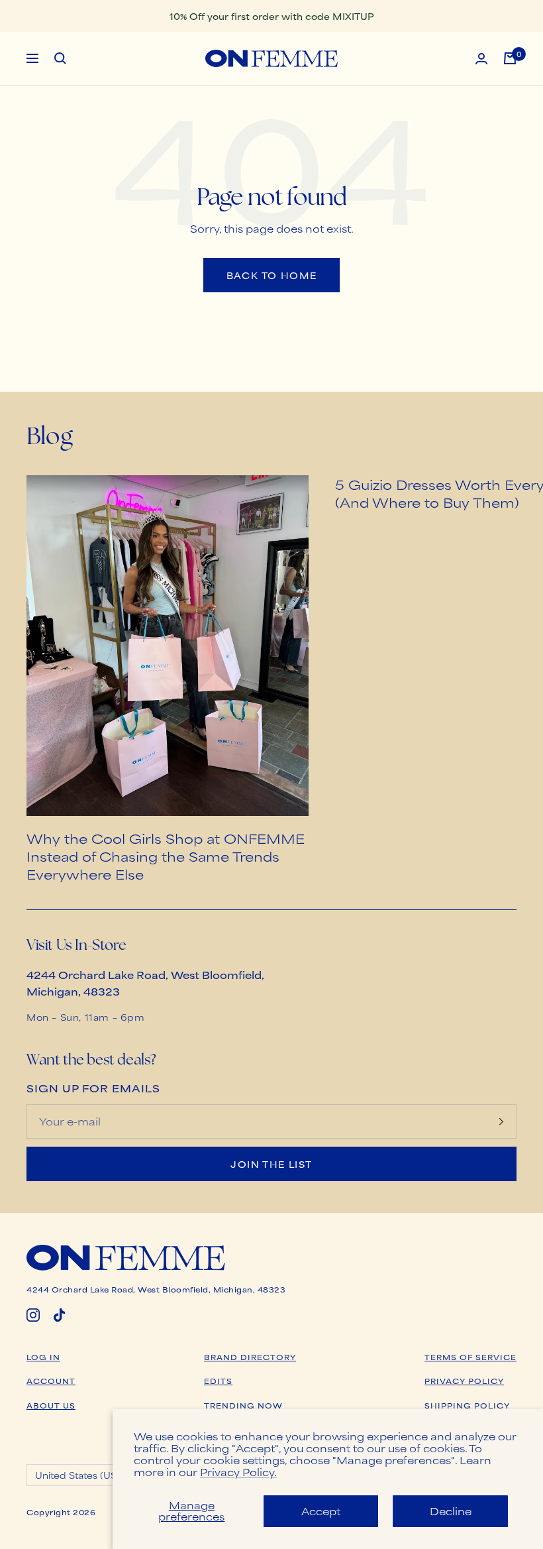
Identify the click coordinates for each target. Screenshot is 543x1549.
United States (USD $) (85, 1474)
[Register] (501, 1121)
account (50, 1380)
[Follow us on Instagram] (33, 1315)
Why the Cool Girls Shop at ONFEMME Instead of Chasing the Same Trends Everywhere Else (165, 856)
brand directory (250, 1356)
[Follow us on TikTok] (59, 1315)
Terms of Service (470, 1356)
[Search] (60, 58)
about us (50, 1405)
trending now (243, 1405)
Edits (218, 1380)
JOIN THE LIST (271, 1164)
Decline (450, 1511)
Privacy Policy (464, 1380)
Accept (320, 1511)
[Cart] (510, 58)
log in (43, 1356)
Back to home (271, 275)
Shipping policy (467, 1405)
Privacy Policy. (238, 1471)
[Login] (481, 58)
